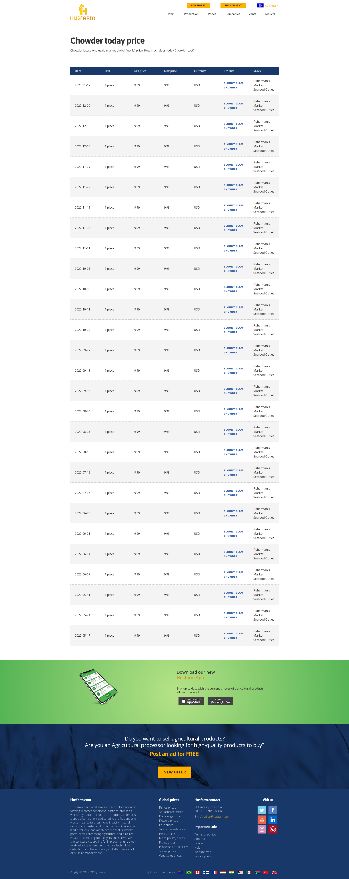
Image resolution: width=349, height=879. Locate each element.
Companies (233, 14)
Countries (270, 5)
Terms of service (205, 834)
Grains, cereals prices (173, 829)
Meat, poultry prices (172, 838)
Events (251, 14)
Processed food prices (173, 847)
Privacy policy (203, 856)
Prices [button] (212, 14)
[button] (268, 5)
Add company (233, 5)
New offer (174, 772)
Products (269, 14)
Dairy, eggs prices (170, 816)
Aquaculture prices (171, 812)
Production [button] (191, 14)
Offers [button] (170, 14)
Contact (199, 843)
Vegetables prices (170, 856)
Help (197, 848)
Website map (202, 852)
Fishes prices (167, 807)
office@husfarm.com (216, 817)
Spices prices (167, 851)
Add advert (198, 5)
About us (200, 839)
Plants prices (167, 842)
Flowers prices (168, 821)
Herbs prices (167, 834)
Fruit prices (166, 825)
